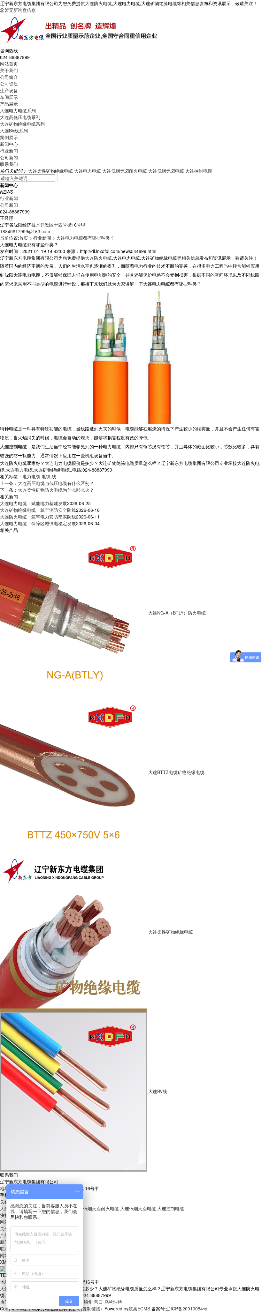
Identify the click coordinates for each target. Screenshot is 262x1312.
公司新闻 (9, 157)
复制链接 (91, 1308)
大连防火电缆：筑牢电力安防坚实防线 (38, 516)
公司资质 (9, 83)
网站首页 (9, 63)
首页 (23, 238)
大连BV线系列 (14, 130)
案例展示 (9, 137)
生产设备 (9, 90)
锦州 (88, 1302)
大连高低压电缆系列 (20, 117)
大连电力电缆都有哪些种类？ (85, 238)
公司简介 (9, 77)
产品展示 (9, 104)
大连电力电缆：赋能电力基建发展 (33, 503)
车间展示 (9, 97)
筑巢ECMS (139, 1308)
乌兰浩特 (113, 1302)
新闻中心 (9, 144)
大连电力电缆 (87, 171)
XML (4, 1262)
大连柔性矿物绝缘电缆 (50, 171)
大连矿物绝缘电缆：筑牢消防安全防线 (38, 510)
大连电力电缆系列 (18, 110)
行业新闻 (9, 150)
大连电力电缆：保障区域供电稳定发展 (38, 523)
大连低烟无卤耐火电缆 (124, 171)
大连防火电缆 (98, 3)
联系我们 (9, 164)
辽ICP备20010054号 (186, 1308)
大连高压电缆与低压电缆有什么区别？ (56, 483)
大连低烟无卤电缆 (166, 171)
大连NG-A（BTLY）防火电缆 (177, 612)
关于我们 (9, 70)
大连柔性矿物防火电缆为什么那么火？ (56, 490)
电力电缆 (31, 476)
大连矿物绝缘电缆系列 (22, 124)
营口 (98, 1302)
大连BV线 (157, 1091)
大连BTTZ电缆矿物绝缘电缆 (176, 772)
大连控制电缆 (198, 171)
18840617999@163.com (25, 231)
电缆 (46, 476)
